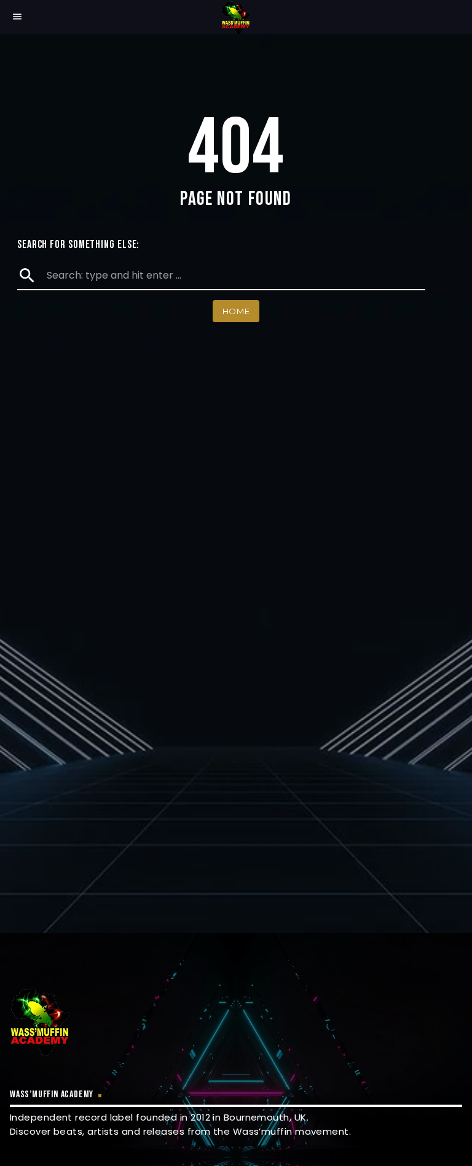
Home (236, 311)
